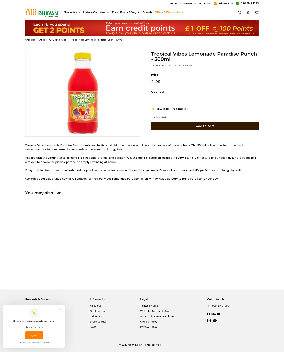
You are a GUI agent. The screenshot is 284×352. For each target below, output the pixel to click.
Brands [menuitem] (147, 12)
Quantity (158, 92)
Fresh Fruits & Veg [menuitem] (124, 12)
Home (173, 3)
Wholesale (185, 3)
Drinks (42, 39)
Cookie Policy (148, 321)
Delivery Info (225, 3)
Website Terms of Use (154, 311)
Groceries (30, 39)
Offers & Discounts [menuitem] (167, 12)
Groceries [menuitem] (70, 12)
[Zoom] (82, 93)
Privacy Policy (148, 327)
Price (155, 75)
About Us (96, 306)
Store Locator (202, 3)
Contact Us (97, 311)
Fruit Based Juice (57, 39)
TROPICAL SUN (160, 65)
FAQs (93, 327)
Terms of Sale (149, 306)
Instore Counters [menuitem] (94, 12)
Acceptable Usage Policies (157, 316)
